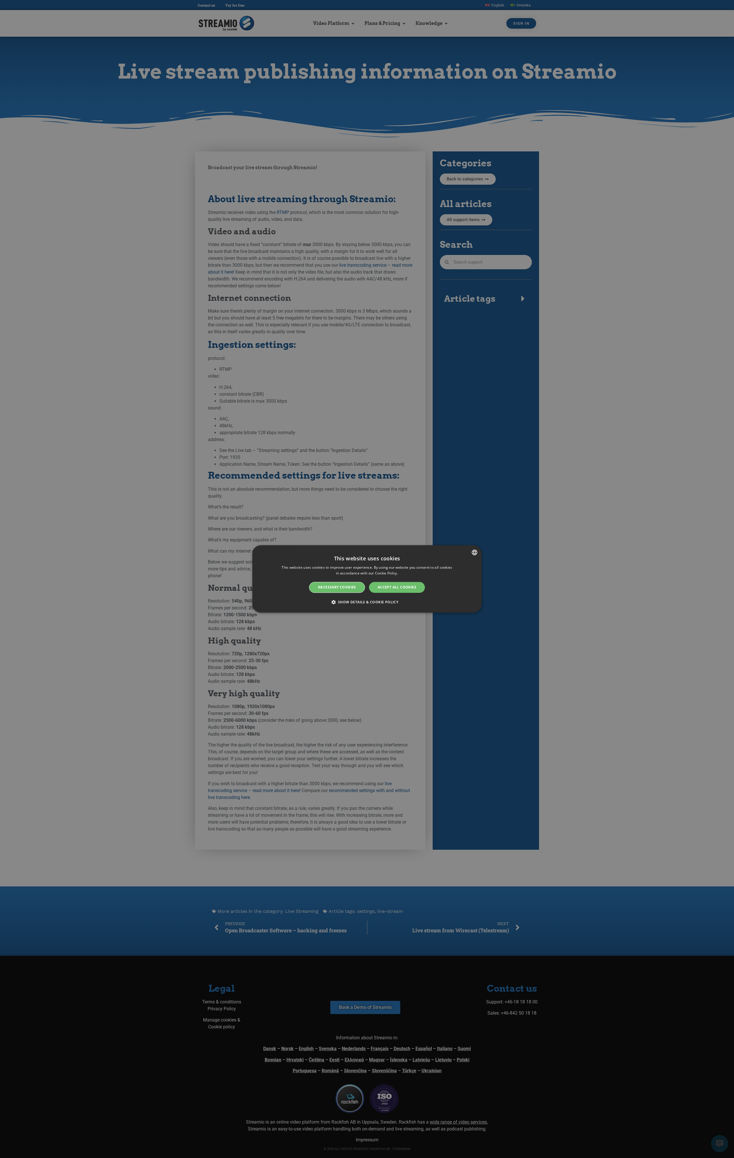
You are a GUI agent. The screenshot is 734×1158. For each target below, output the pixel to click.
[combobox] (474, 552)
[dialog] (367, 579)
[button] (367, 602)
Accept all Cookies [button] (397, 587)
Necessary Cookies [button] (337, 587)
